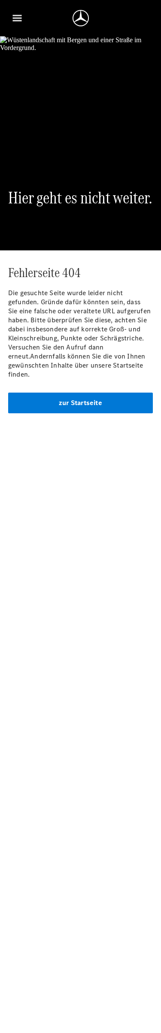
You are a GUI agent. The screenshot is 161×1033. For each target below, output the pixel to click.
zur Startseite (80, 402)
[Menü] (17, 18)
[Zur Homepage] (81, 18)
